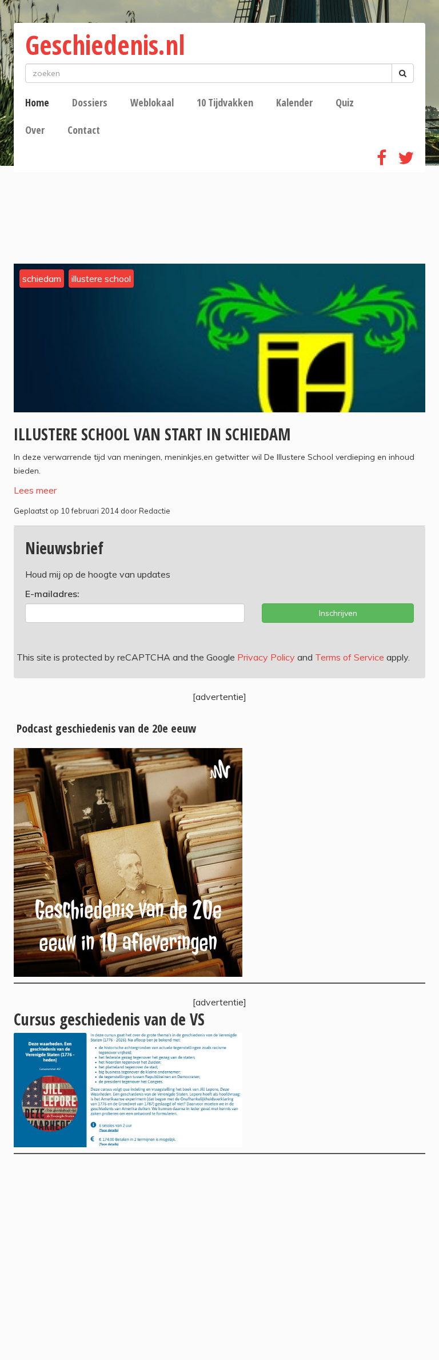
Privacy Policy (266, 657)
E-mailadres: (52, 593)
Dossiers (89, 102)
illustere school (101, 278)
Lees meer (35, 490)
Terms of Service (349, 657)
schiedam (41, 278)
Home (37, 102)
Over (35, 130)
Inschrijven (338, 613)
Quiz (345, 102)
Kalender (294, 102)
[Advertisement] (219, 1257)
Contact (83, 130)
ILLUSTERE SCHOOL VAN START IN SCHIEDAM (152, 434)
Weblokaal (152, 102)
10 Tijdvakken (225, 102)
